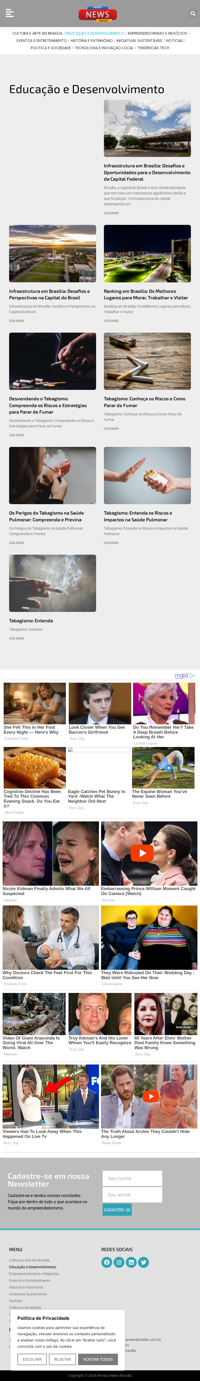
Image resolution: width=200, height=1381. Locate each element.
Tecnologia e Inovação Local (104, 47)
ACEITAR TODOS (98, 1359)
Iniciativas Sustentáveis (139, 40)
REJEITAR (62, 1359)
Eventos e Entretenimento (42, 40)
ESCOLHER (32, 1359)
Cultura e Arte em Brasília (37, 33)
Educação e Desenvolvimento (95, 33)
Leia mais (111, 213)
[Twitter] (143, 1262)
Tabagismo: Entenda (31, 620)
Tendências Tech (153, 47)
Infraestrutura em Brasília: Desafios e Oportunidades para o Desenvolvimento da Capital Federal (147, 172)
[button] (193, 13)
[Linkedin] (131, 1262)
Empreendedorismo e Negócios (157, 33)
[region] (67, 1340)
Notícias (174, 40)
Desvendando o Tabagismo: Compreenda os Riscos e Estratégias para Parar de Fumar (48, 405)
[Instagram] (119, 1262)
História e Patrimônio (92, 40)
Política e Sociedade (51, 47)
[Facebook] (106, 1262)
